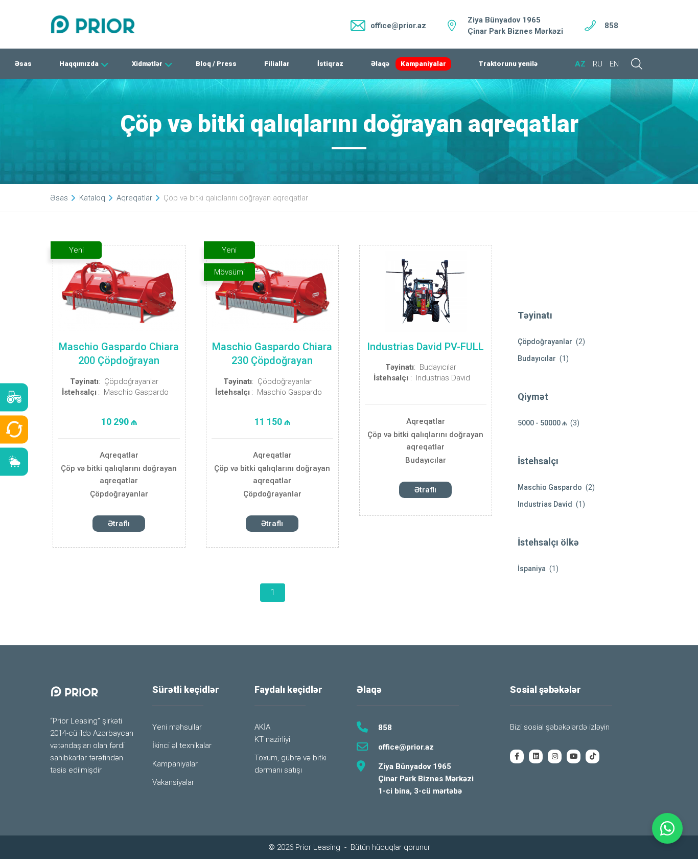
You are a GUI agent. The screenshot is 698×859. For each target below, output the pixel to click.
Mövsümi (229, 272)
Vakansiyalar (173, 782)
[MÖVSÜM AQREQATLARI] (14, 462)
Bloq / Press (216, 63)
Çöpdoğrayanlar (131, 381)
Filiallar (277, 63)
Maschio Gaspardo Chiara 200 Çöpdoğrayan (119, 354)
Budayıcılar (438, 367)
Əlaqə (380, 63)
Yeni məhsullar (177, 727)
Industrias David (443, 377)
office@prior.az (406, 747)
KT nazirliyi (272, 739)
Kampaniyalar (423, 63)
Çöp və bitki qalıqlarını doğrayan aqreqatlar (119, 474)
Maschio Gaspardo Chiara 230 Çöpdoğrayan (272, 354)
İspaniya (532, 568)
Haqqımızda (79, 63)
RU (597, 64)
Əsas (23, 63)
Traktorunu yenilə (508, 63)
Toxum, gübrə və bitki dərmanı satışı (290, 764)
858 (611, 25)
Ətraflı (119, 523)
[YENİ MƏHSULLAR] (14, 397)
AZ (580, 64)
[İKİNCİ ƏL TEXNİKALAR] (14, 430)
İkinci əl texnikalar (182, 745)
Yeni (76, 250)
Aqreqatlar (119, 455)
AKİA (262, 727)
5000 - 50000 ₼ (542, 423)
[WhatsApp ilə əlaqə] (667, 828)
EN (614, 64)
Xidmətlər (147, 63)
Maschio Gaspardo (136, 392)
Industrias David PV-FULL (425, 347)
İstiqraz (330, 63)
